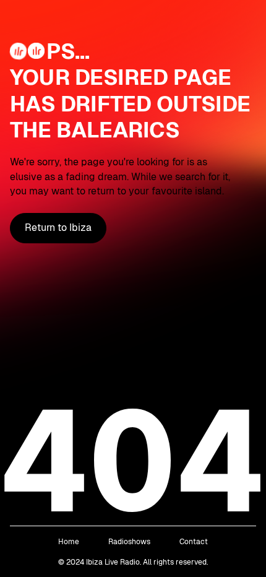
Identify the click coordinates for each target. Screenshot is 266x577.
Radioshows (129, 541)
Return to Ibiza (58, 227)
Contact (193, 541)
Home (68, 541)
